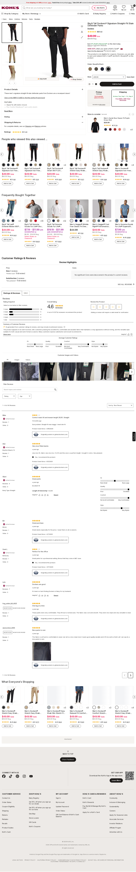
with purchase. (38, 2)
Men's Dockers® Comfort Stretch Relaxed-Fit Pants (99, 712)
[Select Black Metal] (76, 707)
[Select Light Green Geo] (71, 220)
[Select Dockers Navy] (126, 707)
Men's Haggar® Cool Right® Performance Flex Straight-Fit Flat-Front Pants (101, 225)
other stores (102, 104)
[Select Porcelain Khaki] (99, 707)
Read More (8, 111)
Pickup (99, 92)
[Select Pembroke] (58, 165)
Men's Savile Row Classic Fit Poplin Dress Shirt (117, 119)
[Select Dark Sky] (116, 220)
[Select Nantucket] (119, 129)
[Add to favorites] (82, 26)
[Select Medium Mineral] (26, 220)
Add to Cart (7, 183)
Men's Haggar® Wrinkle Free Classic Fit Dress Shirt (79, 225)
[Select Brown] (116, 707)
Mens (11, 19)
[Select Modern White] (49, 220)
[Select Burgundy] (110, 129)
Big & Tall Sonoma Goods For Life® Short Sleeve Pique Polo (34, 225)
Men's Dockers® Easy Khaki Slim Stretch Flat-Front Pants (56, 712)
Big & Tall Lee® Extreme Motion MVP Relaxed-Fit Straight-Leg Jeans (10, 225)
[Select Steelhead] (13, 165)
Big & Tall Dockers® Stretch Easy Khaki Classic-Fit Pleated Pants (100, 169)
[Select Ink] (103, 220)
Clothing (17, 19)
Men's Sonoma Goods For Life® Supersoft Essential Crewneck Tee (124, 225)
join (95, 45)
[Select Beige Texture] (31, 220)
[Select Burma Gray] (49, 707)
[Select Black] (71, 165)
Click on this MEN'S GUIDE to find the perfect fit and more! (24, 98)
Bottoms (24, 19)
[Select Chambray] (99, 220)
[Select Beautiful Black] (108, 69)
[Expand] (82, 37)
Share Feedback (68, 759)
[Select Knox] (8, 220)
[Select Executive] (13, 220)
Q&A (26, 293)
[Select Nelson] (3, 220)
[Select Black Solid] (81, 220)
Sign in (90, 45)
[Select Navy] (105, 129)
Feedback (134, 436)
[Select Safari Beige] (49, 165)
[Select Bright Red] (35, 220)
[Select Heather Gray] (71, 707)
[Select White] (124, 129)
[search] (24, 7)
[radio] (99, 98)
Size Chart (130, 77)
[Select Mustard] (121, 220)
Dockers (37, 19)
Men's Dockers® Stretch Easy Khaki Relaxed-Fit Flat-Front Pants (11, 712)
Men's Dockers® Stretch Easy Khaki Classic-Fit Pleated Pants (122, 712)
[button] (95, 32)
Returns (37, 126)
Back (5, 19)
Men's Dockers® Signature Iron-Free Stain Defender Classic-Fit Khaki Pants (124, 169)
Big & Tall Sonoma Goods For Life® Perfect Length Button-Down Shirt (56, 225)
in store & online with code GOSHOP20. (91, 2)
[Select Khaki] (85, 165)
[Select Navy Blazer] (102, 69)
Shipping (123, 92)
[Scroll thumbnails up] (9, 83)
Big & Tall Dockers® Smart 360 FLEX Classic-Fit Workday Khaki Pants (55, 169)
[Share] (82, 32)
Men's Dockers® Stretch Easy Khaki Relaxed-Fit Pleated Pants (32, 712)
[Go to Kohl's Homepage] (10, 8)
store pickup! (62, 2)
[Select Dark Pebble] (96, 69)
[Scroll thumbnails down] (14, 83)
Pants (31, 19)
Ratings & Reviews (12, 293)
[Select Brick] (115, 129)
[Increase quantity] (96, 84)
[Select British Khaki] (116, 165)
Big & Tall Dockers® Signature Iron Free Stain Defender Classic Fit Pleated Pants (34, 169)
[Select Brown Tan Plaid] (58, 220)
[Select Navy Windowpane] (53, 220)
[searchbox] (55, 8)
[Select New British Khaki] (90, 69)
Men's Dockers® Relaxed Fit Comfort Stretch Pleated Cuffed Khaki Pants (79, 712)
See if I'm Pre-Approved (95, 51)
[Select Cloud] (81, 165)
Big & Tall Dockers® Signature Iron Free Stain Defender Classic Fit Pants (11, 169)
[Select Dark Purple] (126, 220)
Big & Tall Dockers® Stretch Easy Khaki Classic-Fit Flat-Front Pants (78, 169)
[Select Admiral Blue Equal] (76, 220)
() (116, 125)
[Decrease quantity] (89, 84)
